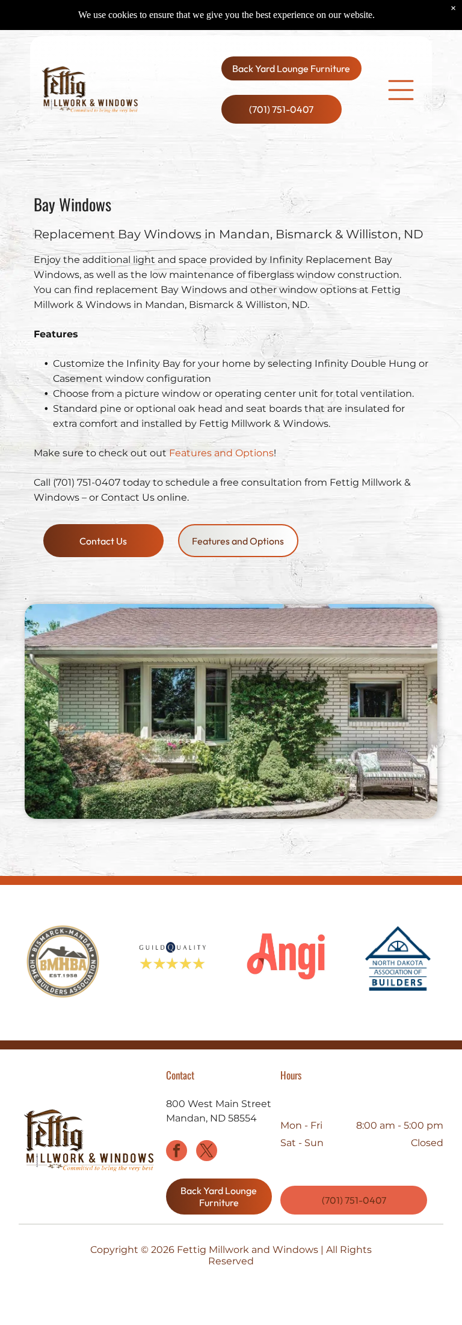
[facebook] (176, 1152)
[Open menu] (401, 90)
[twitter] (206, 1152)
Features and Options (221, 453)
